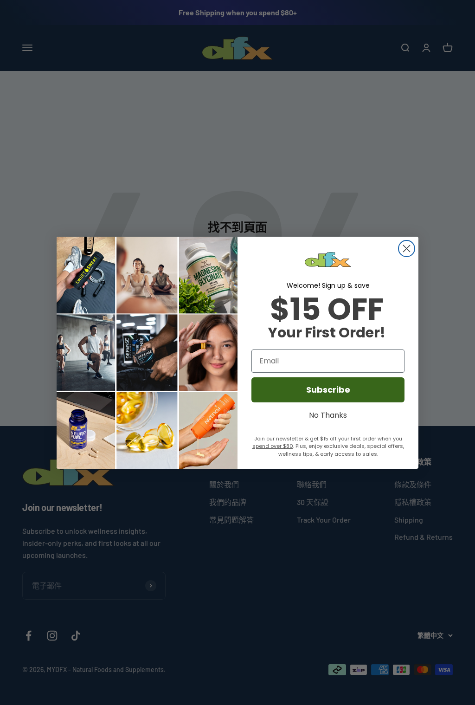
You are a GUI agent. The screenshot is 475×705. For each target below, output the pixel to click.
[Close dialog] (406, 248)
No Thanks (328, 414)
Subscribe (328, 389)
